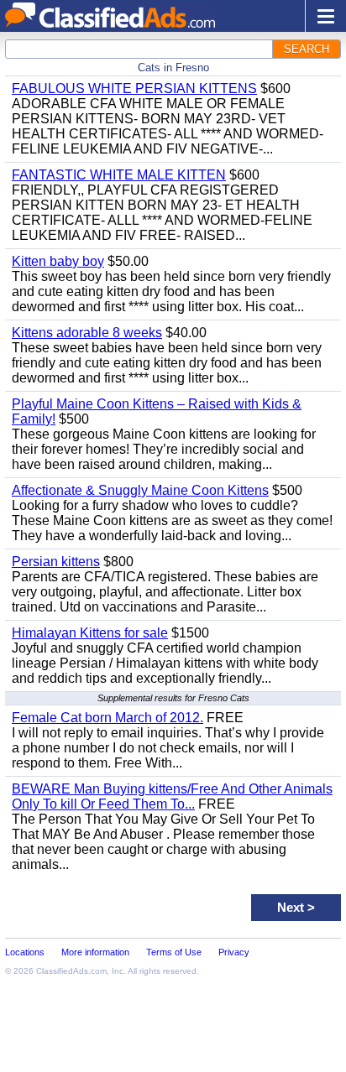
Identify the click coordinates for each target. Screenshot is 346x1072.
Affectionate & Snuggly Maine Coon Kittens (140, 490)
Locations (25, 952)
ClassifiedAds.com (71, 971)
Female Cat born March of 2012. (107, 717)
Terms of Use (174, 952)
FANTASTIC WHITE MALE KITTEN (119, 175)
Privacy (233, 952)
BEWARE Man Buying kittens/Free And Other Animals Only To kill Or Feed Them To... (172, 796)
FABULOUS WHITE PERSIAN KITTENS (134, 88)
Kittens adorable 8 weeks (87, 332)
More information (95, 952)
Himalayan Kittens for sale (90, 633)
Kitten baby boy (58, 261)
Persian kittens (56, 561)
